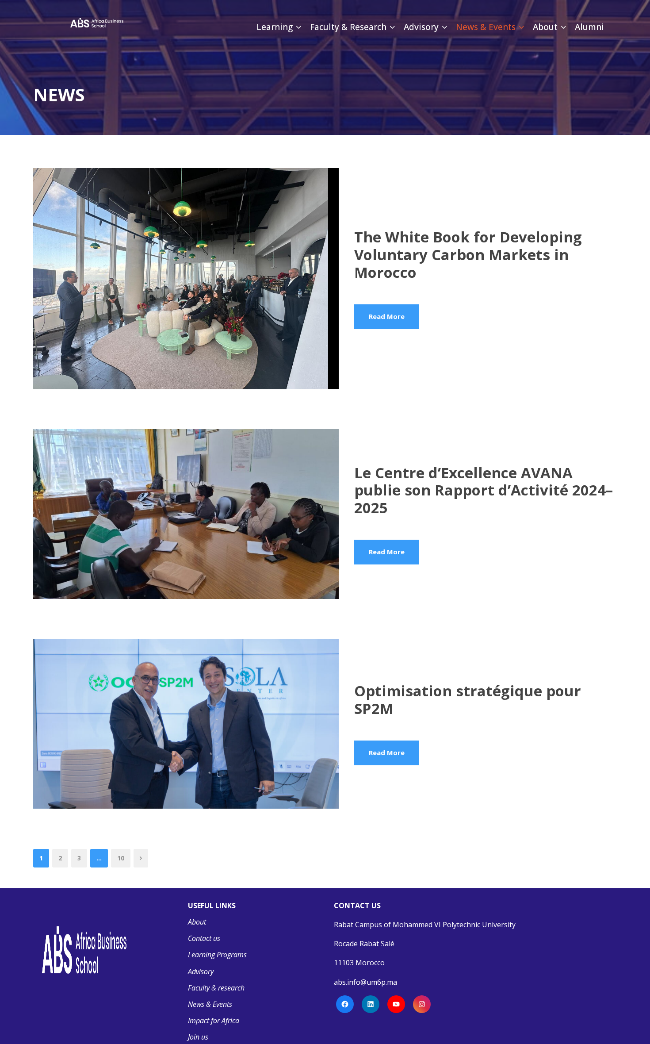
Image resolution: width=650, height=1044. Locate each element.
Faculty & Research (348, 27)
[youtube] (219, 48)
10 (120, 858)
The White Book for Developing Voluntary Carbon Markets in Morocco (468, 254)
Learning (274, 27)
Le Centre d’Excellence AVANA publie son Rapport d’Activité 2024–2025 (483, 490)
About (545, 27)
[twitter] (202, 48)
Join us (198, 1037)
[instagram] (236, 48)
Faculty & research (216, 988)
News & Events (486, 27)
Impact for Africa (213, 1020)
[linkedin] (185, 48)
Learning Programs (217, 955)
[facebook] (169, 48)
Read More (387, 316)
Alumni (589, 27)
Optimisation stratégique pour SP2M (467, 699)
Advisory (421, 27)
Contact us (204, 938)
